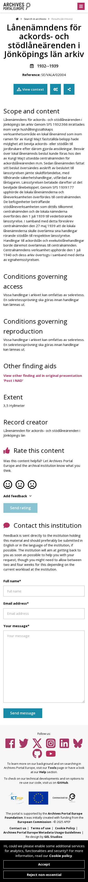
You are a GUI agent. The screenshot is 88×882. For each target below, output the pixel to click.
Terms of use (41, 828)
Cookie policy (60, 855)
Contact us (17, 828)
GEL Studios (53, 837)
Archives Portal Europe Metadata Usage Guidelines (42, 832)
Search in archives (35, 19)
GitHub (62, 783)
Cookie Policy (65, 828)
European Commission (34, 822)
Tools (52, 768)
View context (33, 89)
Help (42, 772)
